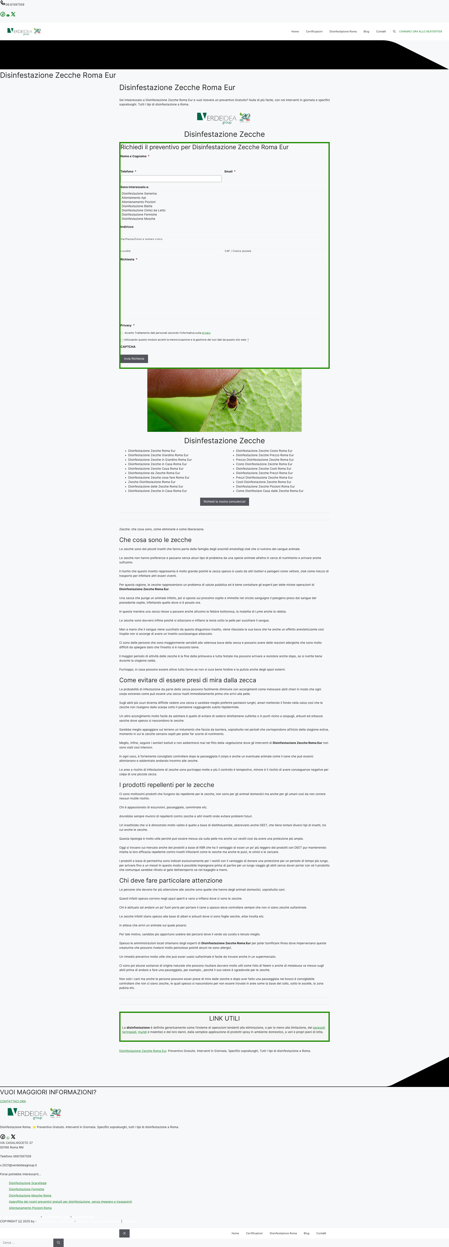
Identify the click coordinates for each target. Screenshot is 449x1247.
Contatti (381, 31)
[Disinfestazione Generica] (223, 193)
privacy (206, 332)
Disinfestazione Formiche (26, 1189)
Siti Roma (129, 1221)
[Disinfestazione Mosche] (223, 219)
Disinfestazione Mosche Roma (30, 1195)
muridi (142, 1032)
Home (295, 31)
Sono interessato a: (134, 187)
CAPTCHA (128, 346)
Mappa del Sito (83, 1217)
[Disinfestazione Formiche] (223, 214)
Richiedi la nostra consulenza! (225, 501)
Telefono (128, 171)
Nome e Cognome (135, 156)
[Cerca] (58, 1243)
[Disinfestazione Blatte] (223, 206)
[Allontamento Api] (223, 198)
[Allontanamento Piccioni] (223, 202)
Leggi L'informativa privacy (20, 1217)
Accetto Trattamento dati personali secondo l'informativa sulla (168, 332)
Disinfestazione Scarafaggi (27, 1183)
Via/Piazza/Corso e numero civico (141, 239)
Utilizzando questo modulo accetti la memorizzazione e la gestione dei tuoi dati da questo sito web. (186, 339)
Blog (366, 31)
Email (230, 171)
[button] (394, 31)
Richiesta (129, 259)
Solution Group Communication (98, 1221)
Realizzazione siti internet (55, 1221)
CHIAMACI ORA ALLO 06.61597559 (420, 31)
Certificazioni (314, 31)
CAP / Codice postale (238, 251)
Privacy (127, 325)
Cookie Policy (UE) (56, 1217)
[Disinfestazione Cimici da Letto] (223, 210)
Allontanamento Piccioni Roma (30, 1208)
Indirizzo (126, 227)
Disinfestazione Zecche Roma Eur (142, 1051)
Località (125, 251)
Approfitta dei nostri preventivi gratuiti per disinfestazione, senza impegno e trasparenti (70, 1201)
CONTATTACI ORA (13, 1101)
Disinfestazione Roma (343, 31)
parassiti (319, 1027)
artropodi (129, 1032)
